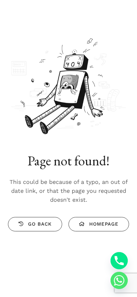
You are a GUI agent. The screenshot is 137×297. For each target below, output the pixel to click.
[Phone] (119, 260)
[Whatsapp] (119, 280)
